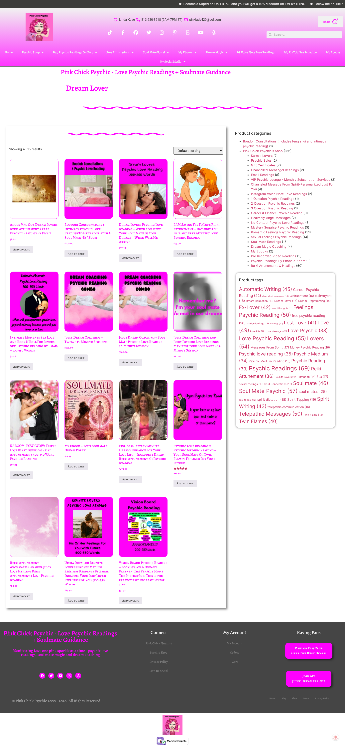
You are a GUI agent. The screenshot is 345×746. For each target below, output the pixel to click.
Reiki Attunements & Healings (273, 266)
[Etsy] (69, 676)
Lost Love (300, 323)
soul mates (313, 391)
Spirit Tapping (301, 399)
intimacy (276, 323)
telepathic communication (289, 407)
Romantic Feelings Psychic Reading (277, 232)
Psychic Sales (261, 160)
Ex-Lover (255, 307)
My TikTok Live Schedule (300, 52)
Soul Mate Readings (266, 242)
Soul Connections (278, 384)
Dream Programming (314, 300)
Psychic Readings (279, 368)
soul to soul (247, 399)
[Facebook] (42, 676)
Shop (294, 698)
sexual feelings (251, 384)
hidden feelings (258, 323)
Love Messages (276, 331)
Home (9, 52)
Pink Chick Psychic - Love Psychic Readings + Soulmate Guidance (146, 72)
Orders (234, 652)
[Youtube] (60, 676)
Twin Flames (258, 421)
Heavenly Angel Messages (270, 218)
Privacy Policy (159, 662)
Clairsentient (302, 296)
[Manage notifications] (335, 737)
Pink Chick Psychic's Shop (263, 151)
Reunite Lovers (285, 376)
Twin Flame (313, 414)
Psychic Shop (31, 52)
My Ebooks (185, 52)
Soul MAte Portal (154, 52)
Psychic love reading (266, 353)
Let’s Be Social (158, 671)
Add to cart (21, 249)
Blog (284, 698)
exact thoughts (282, 308)
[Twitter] (51, 676)
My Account (234, 643)
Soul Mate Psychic (268, 391)
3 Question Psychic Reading (272, 208)
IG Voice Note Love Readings (256, 52)
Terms (306, 698)
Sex (322, 377)
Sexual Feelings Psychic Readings (276, 237)
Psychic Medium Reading (269, 361)
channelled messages (275, 296)
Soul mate (310, 383)
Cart (235, 662)
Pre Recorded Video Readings (273, 256)
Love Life (257, 331)
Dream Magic (215, 52)
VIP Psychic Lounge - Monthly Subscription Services (290, 180)
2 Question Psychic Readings (273, 203)
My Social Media (170, 61)
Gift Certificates (263, 165)
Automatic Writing (265, 289)
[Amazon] (78, 676)
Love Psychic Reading (272, 338)
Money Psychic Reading (310, 347)
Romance (306, 376)
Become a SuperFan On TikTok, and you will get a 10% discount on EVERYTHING (224, 4)
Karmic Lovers (262, 156)
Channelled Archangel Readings (275, 170)
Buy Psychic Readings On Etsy (73, 52)
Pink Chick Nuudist (159, 643)
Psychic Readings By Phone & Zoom (278, 261)
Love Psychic (308, 330)
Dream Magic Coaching (269, 246)
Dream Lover (285, 300)
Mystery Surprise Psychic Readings (277, 227)
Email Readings (262, 175)
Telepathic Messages (270, 414)
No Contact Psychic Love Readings (277, 223)
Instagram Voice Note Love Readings (279, 194)
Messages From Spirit (270, 347)
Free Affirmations (118, 52)
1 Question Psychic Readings (272, 199)
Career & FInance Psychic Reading (276, 213)
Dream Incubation (259, 300)
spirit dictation (271, 399)
